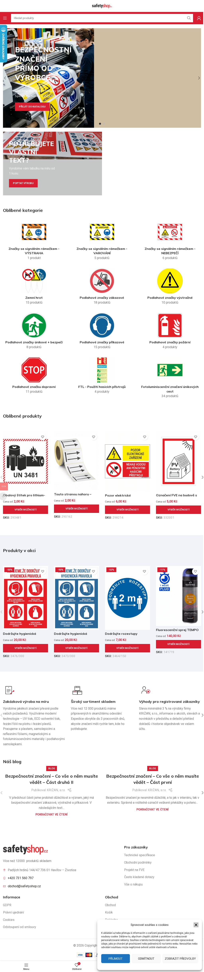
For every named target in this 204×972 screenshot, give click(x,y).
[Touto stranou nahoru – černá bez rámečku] (76, 460)
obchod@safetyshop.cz (24, 886)
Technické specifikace (139, 855)
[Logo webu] (102, 6)
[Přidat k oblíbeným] (42, 436)
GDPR (7, 905)
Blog (51, 768)
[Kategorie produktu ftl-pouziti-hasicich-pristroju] (102, 376)
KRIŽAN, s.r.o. (56, 790)
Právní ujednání (13, 912)
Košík (109, 912)
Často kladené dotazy (139, 877)
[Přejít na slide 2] (104, 124)
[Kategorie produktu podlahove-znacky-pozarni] (170, 332)
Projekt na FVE (134, 870)
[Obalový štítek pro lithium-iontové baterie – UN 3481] (25, 461)
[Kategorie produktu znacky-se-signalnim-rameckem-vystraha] (34, 240)
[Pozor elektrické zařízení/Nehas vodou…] (127, 461)
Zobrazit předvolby (180, 958)
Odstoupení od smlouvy (19, 927)
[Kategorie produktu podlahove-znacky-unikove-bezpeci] (34, 332)
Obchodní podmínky (138, 862)
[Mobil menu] (5, 18)
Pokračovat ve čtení (51, 814)
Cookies (9, 920)
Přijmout (116, 958)
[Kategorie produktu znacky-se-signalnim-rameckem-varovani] (102, 240)
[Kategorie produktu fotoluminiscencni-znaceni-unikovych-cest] (170, 378)
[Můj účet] (199, 18)
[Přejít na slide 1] (100, 124)
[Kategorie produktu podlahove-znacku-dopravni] (34, 376)
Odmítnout (146, 958)
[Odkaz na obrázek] (25, 849)
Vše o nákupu (133, 884)
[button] (196, 925)
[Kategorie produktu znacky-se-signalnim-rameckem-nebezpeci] (170, 240)
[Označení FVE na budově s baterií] (178, 461)
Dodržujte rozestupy (121, 634)
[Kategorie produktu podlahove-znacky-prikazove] (102, 332)
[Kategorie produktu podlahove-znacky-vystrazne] (170, 287)
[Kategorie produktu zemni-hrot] (34, 287)
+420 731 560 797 (20, 878)
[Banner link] (52, 163)
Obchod (110, 905)
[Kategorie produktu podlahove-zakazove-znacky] (102, 287)
